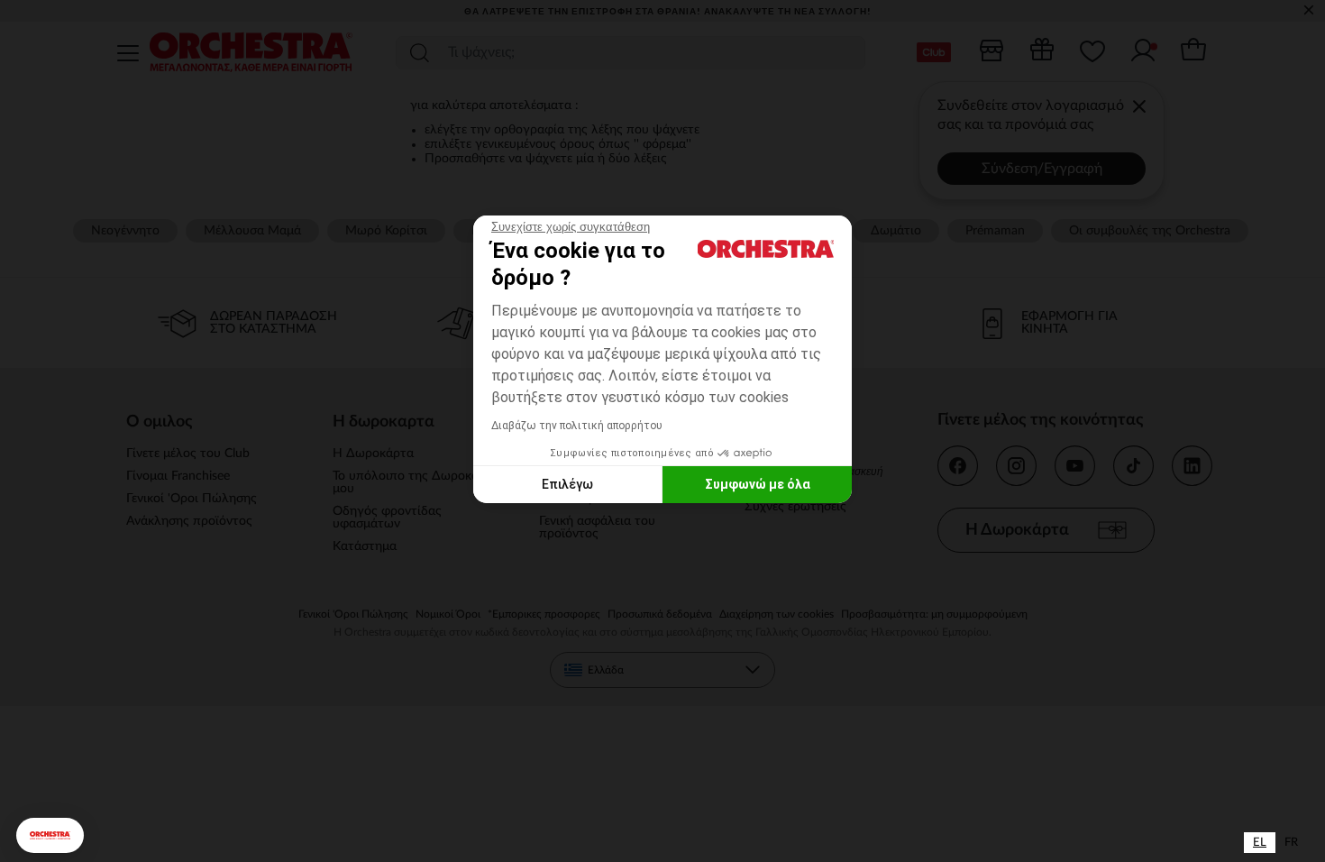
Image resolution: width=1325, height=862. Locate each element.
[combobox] (1259, 842)
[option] (1291, 842)
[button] (50, 835)
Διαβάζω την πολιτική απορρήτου (576, 425)
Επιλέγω (567, 484)
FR (1291, 842)
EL (1259, 842)
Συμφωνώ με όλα (757, 484)
